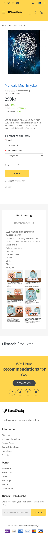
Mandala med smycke (16, 25)
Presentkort (7, 472)
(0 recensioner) (22, 91)
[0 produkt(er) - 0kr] (42, 12)
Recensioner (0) (24, 223)
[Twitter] (9, 3)
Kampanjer (6, 480)
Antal (7, 165)
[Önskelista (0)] (36, 12)
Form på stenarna (14, 150)
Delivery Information (11, 439)
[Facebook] (4, 3)
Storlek (9, 140)
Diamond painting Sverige (29, 526)
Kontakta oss (7, 451)
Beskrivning (24, 215)
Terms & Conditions (10, 447)
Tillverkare (6, 468)
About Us (6, 435)
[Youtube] (18, 3)
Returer (5, 484)
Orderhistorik (7, 488)
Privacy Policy (8, 443)
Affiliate (5, 476)
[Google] (13, 3)
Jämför (10, 187)
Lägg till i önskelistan (16, 181)
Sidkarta (5, 455)
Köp (18, 173)
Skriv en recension (13, 93)
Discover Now (24, 383)
